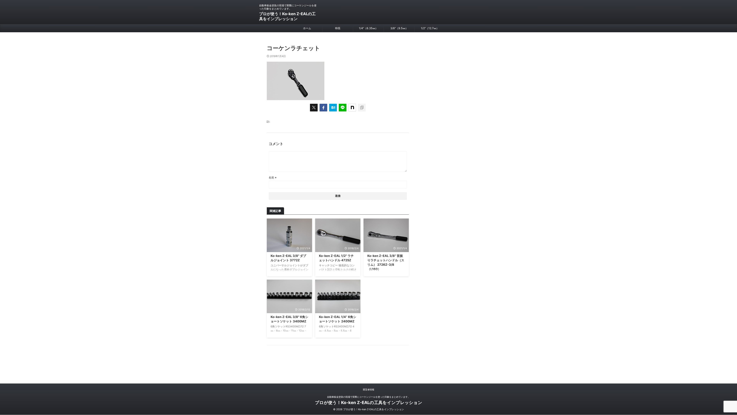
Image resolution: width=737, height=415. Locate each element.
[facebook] (323, 107)
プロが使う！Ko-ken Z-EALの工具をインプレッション (368, 402)
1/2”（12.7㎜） (430, 28)
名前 (273, 177)
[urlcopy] (362, 107)
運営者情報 (368, 389)
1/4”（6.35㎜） (368, 28)
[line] (342, 107)
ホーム (307, 28)
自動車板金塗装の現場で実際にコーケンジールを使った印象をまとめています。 (368, 396)
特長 (337, 28)
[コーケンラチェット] (333, 107)
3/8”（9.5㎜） (399, 28)
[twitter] (314, 107)
